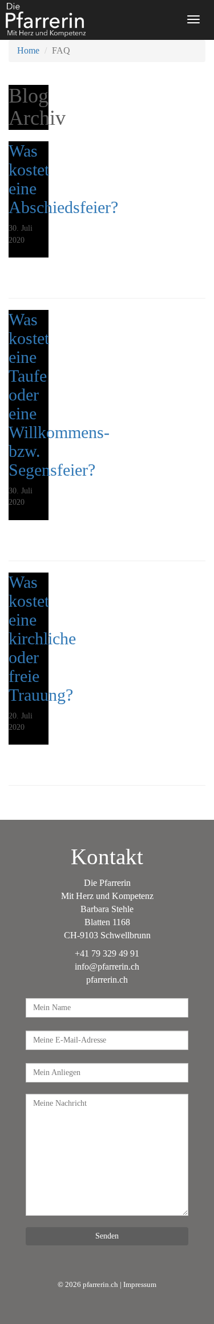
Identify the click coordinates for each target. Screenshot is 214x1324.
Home (28, 50)
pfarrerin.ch (107, 979)
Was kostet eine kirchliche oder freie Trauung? (42, 638)
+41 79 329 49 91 (107, 953)
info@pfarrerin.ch (107, 966)
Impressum (139, 1285)
